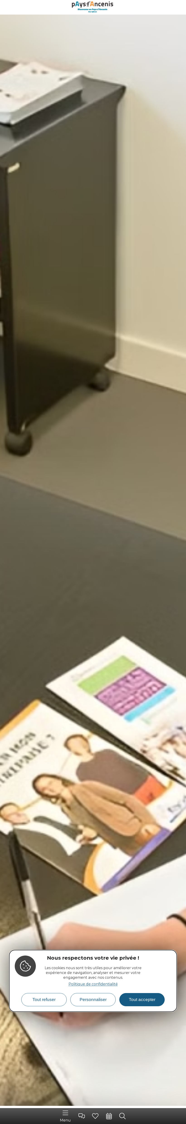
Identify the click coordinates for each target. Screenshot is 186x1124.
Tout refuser (44, 999)
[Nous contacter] (81, 1116)
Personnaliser (93, 999)
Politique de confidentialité (93, 984)
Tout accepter (142, 999)
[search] (122, 1116)
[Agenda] (109, 1116)
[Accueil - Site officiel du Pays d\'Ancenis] (93, 7)
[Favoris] (95, 1116)
